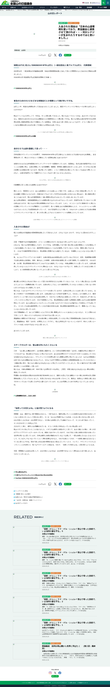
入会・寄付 (78, 7)
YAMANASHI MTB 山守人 (23, 88)
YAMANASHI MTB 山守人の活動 (25, 136)
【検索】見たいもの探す (23, 494)
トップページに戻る (21, 491)
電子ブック (67, 7)
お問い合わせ (73, 682)
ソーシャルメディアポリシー (60, 682)
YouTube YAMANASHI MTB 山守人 (26, 478)
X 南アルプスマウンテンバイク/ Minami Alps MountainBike (34, 475)
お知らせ (13, 7)
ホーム (4, 7)
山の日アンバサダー (21, 503)
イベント (42, 7)
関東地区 (17, 50)
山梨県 (23, 50)
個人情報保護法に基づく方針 (44, 682)
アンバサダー (54, 7)
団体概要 (89, 7)
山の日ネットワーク (27, 7)
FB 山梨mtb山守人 (21, 472)
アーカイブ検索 (102, 7)
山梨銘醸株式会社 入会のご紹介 (25, 395)
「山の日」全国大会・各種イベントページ (28, 500)
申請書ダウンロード (83, 682)
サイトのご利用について (29, 682)
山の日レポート (10, 10)
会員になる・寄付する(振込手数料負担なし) (28, 497)
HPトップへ (67, 55)
